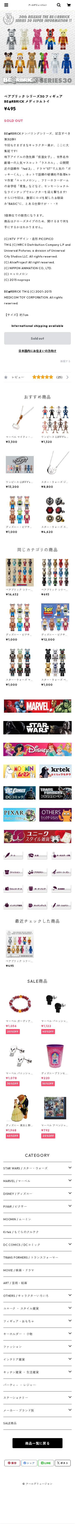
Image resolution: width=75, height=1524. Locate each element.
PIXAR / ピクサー (15, 1206)
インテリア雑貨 (14, 1359)
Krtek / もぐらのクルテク (21, 1232)
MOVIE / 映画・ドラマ (18, 1270)
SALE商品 (10, 1423)
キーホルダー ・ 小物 (18, 1334)
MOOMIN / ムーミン (17, 1219)
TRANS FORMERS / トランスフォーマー (30, 1257)
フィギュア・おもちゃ (18, 1321)
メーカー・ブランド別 (18, 1410)
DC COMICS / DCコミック (21, 1245)
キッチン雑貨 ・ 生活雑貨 (21, 1372)
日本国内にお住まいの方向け (37, 351)
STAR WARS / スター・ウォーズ (25, 1168)
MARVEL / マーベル (16, 1181)
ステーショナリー (15, 1398)
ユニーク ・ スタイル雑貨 (21, 1308)
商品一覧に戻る (37, 1443)
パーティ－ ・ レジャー (19, 1385)
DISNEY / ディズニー (17, 1194)
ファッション (12, 1347)
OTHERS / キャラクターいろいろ (26, 1296)
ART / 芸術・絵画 (15, 1283)
